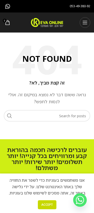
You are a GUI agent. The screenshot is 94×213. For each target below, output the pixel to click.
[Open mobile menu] (85, 23)
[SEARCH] (9, 116)
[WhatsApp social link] (8, 6)
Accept (47, 204)
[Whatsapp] (80, 200)
